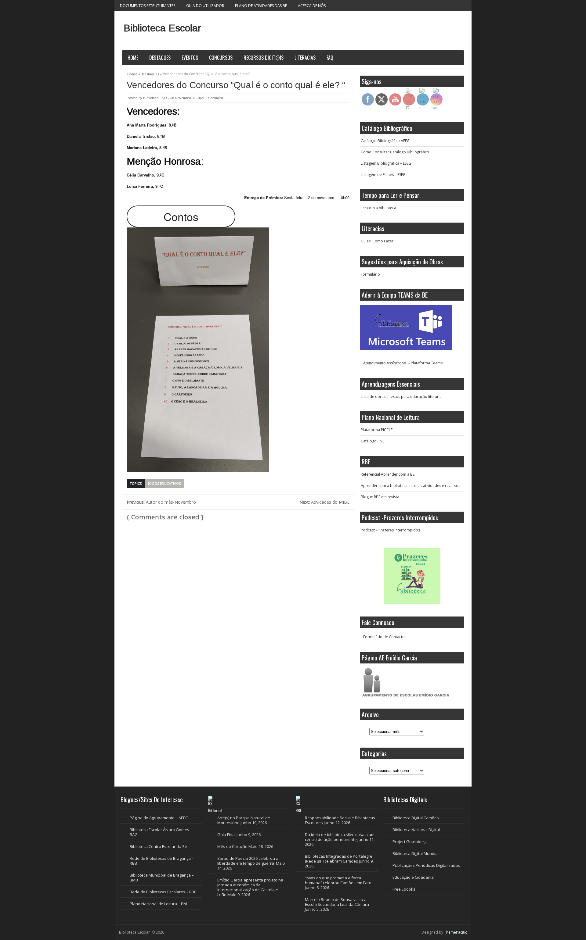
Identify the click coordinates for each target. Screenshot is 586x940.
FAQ (330, 57)
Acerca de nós (312, 5)
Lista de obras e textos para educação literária (401, 396)
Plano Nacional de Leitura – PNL (159, 903)
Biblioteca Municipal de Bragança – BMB (162, 877)
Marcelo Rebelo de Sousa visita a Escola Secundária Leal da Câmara (337, 902)
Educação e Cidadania (413, 877)
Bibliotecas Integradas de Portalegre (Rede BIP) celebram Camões (338, 858)
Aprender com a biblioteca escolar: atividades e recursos (410, 485)
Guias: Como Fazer (377, 241)
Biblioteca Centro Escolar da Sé (158, 846)
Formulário (370, 274)
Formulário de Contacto (384, 636)
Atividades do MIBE (324, 502)
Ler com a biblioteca (378, 207)
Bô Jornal (215, 810)
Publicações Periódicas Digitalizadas (426, 865)
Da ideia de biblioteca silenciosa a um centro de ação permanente (339, 837)
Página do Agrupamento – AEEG (159, 817)
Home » (133, 73)
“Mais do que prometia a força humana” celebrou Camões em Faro (338, 880)
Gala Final (226, 834)
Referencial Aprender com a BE (387, 474)
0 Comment (214, 98)
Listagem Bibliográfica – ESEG (386, 163)
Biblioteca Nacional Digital (416, 829)
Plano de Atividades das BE (261, 5)
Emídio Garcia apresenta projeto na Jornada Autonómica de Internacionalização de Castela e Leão (250, 887)
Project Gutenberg (409, 841)
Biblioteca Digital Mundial (415, 853)
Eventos (190, 57)
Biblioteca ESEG (156, 98)
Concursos (221, 57)
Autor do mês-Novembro (161, 502)
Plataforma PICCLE (376, 429)
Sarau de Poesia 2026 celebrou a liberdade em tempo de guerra (247, 861)
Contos (181, 216)
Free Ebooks (403, 889)
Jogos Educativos (164, 483)
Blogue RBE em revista (380, 496)
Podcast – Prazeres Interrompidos (390, 530)
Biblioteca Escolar (162, 28)
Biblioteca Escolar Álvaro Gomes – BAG (161, 832)
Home (133, 57)
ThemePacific (455, 932)
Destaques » (152, 73)
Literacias (305, 57)
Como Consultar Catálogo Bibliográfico (395, 152)
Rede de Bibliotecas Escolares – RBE (163, 892)
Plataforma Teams (427, 363)
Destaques (160, 57)
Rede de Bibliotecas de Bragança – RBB (162, 861)
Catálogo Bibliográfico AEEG (385, 140)
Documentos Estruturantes (147, 5)
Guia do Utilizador (205, 5)
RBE (299, 810)
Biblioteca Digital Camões (415, 817)
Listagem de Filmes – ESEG (383, 174)
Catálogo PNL (372, 441)
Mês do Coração (232, 846)
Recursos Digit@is (264, 57)
